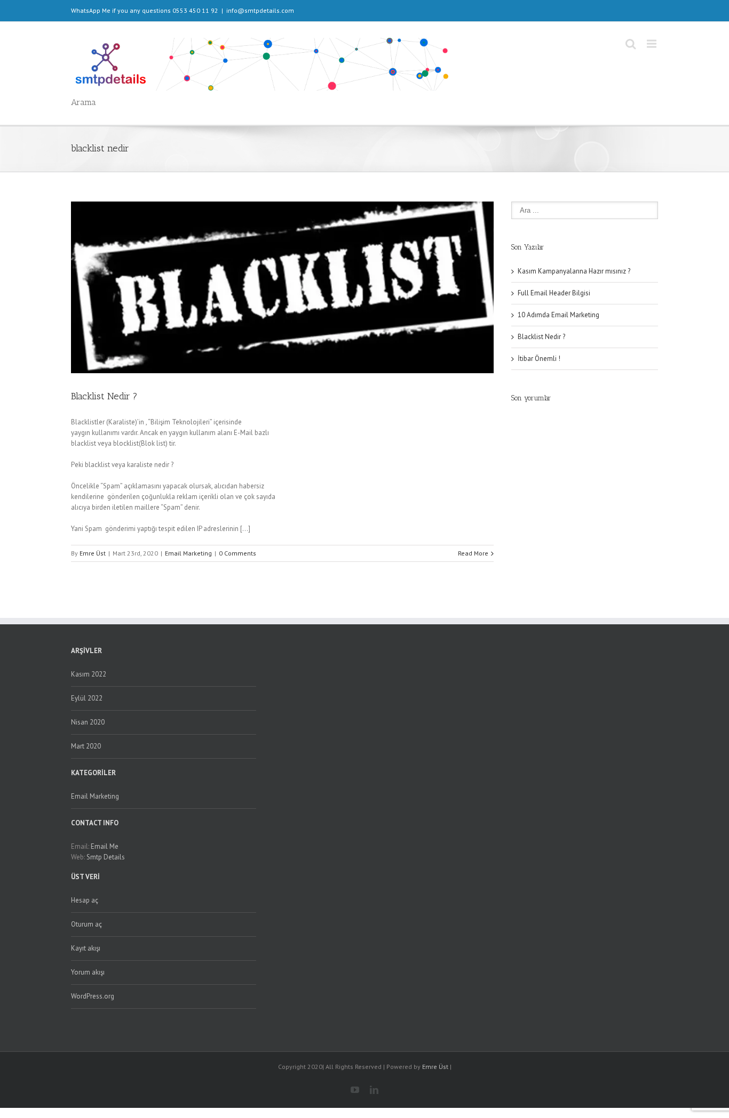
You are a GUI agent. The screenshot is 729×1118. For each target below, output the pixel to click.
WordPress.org (92, 996)
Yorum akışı (88, 972)
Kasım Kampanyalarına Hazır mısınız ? (574, 271)
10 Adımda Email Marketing (558, 314)
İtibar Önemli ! (539, 358)
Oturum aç (86, 924)
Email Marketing (188, 553)
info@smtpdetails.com (260, 10)
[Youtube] (355, 1089)
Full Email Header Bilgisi (554, 292)
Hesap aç (84, 900)
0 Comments (237, 553)
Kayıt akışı (85, 948)
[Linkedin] (374, 1089)
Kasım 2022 (88, 674)
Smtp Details (105, 857)
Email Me (104, 846)
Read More (473, 553)
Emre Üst (93, 553)
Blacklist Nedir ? (104, 396)
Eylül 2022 (86, 698)
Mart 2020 (86, 746)
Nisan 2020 (88, 722)
